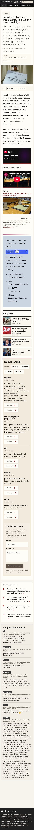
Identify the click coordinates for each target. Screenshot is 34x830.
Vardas (8, 541)
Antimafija (22, 5)
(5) (19, 22)
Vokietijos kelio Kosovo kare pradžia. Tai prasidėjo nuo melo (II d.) (17, 195)
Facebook (9, 58)
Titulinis (4, 5)
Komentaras (10, 549)
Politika (16, 5)
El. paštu (23, 58)
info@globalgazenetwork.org (22, 821)
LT (20, 1)
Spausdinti (22, 88)
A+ (16, 88)
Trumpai (10, 5)
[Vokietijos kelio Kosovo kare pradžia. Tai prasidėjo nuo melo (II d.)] (17, 205)
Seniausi (25, 366)
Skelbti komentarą (14, 566)
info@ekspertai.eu (8, 227)
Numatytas (10, 88)
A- (4, 88)
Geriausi (9, 371)
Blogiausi (19, 371)
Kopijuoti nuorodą (8, 61)
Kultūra (29, 5)
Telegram (16, 58)
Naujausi (15, 366)
